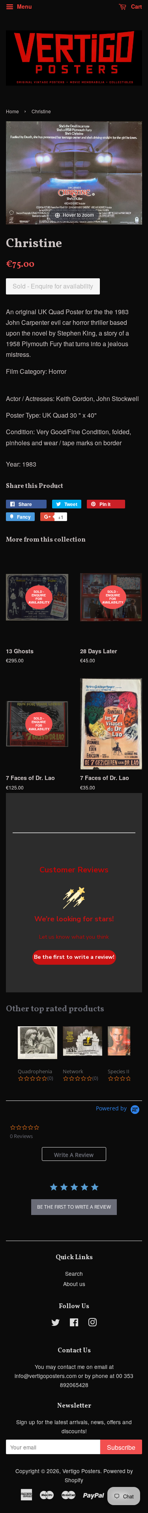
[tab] (74, 1154)
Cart (135, 6)
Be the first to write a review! (74, 957)
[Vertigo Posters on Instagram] (92, 1323)
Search (74, 1273)
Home (12, 111)
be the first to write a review (74, 1207)
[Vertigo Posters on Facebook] (74, 1323)
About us (74, 1284)
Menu (23, 6)
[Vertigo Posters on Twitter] (55, 1323)
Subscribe (121, 1447)
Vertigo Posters (81, 1471)
